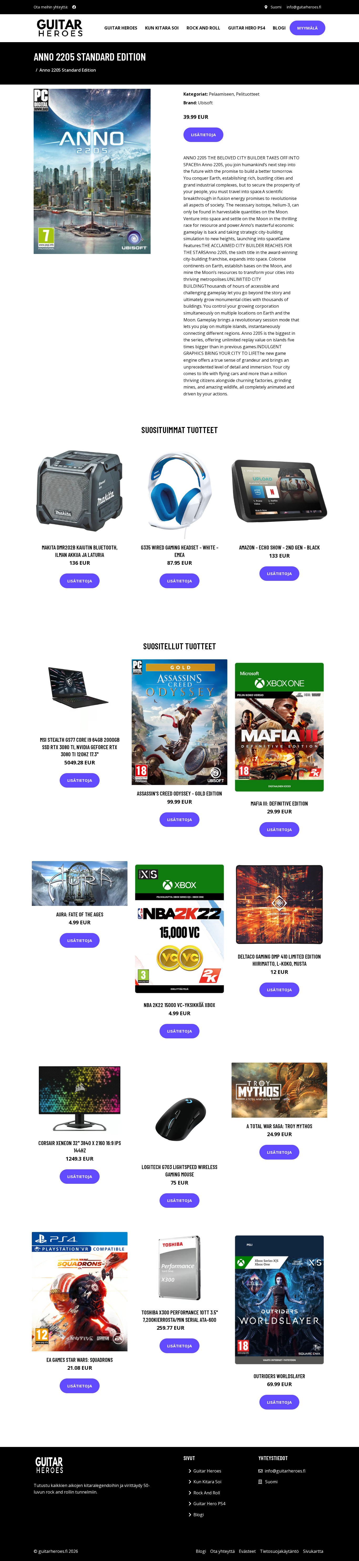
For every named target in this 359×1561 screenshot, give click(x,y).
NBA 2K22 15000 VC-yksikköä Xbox (179, 1005)
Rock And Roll (203, 28)
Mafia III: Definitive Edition (279, 803)
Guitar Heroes (120, 28)
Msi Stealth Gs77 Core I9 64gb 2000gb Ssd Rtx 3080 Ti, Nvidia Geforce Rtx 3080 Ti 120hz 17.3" (80, 746)
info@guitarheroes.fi (304, 6)
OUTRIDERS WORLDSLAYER (279, 1376)
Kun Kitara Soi (162, 28)
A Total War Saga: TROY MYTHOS (279, 1126)
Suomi (276, 6)
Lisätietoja (203, 134)
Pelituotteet (247, 94)
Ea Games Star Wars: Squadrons (80, 1359)
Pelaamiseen (221, 94)
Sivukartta (313, 1551)
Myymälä (307, 28)
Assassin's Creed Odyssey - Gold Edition (179, 793)
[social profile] (74, 7)
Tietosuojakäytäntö (279, 1551)
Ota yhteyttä (222, 1551)
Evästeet (247, 1551)
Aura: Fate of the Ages (79, 914)
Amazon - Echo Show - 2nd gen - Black (279, 547)
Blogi (279, 28)
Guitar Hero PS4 (246, 28)
